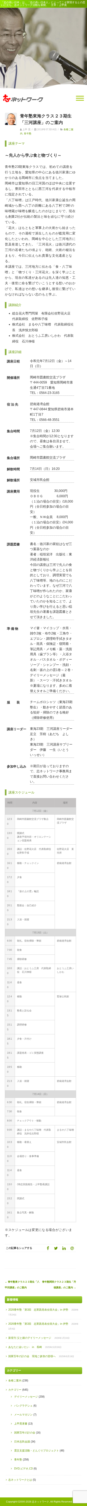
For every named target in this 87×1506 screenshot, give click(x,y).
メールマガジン (23, 1414)
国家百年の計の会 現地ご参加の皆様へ (32, 1356)
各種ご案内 (14, 1380)
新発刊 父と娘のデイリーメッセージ (29, 1337)
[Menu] (80, 98)
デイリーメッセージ (26, 1396)
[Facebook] (48, 1248)
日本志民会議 (22, 1441)
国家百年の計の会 (24, 1432)
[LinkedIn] (64, 1248)
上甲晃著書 (20, 1423)
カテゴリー (14, 1389)
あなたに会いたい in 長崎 (25, 1347)
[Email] (72, 1248)
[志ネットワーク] (23, 106)
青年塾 (27, 133)
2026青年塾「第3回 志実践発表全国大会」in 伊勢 (38, 1309)
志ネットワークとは (20, 1479)
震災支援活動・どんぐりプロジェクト (36, 1450)
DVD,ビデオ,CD (23, 1468)
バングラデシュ (23, 1405)
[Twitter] (56, 1248)
